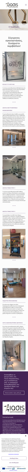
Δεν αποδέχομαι (14, 462)
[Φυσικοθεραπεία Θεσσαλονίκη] (12, 5)
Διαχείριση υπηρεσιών (13, 454)
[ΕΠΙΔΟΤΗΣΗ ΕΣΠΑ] (14, 468)
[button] (25, 436)
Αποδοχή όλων (14, 458)
